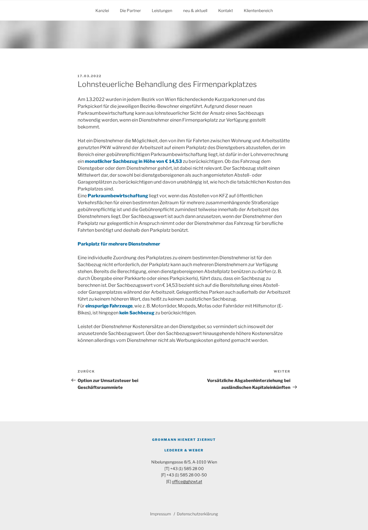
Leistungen (162, 10)
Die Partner (130, 10)
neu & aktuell (195, 10)
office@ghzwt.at (187, 481)
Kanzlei (102, 10)
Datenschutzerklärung (197, 513)
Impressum (161, 513)
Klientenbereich (258, 10)
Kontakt (225, 10)
